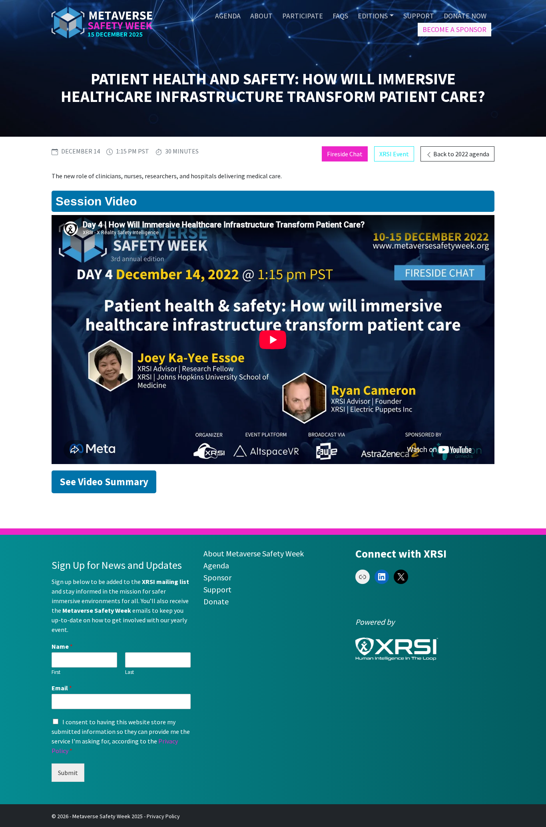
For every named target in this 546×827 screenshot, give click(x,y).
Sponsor (217, 577)
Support (217, 589)
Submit (68, 773)
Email (62, 688)
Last (129, 672)
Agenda (216, 565)
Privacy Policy (163, 816)
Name (62, 646)
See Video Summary (104, 481)
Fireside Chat (345, 154)
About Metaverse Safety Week (253, 553)
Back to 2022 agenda (460, 154)
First (56, 672)
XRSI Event (394, 154)
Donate (216, 601)
